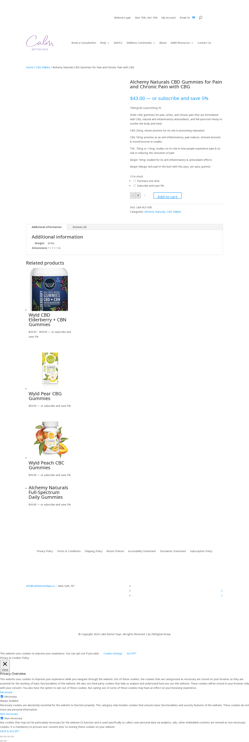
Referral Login (122, 17)
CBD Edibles (43, 67)
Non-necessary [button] (9, 714)
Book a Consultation (83, 42)
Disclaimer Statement (173, 550)
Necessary (10, 696)
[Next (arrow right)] (5, 740)
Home (29, 67)
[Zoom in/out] (12, 736)
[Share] (5, 736)
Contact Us (204, 42)
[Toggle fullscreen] (8, 736)
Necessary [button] (6, 692)
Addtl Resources (180, 42)
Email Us (185, 17)
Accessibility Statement (142, 550)
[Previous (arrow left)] (1, 740)
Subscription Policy (201, 550)
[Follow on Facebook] (222, 591)
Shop (103, 42)
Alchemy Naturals (154, 211)
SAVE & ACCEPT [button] (9, 731)
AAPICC (118, 42)
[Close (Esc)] (1, 736)
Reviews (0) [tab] (79, 227)
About (163, 42)
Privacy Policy (45, 550)
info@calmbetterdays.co (40, 586)
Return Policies (115, 550)
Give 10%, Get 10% (146, 17)
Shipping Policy (93, 550)
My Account (169, 17)
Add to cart (167, 196)
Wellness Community (139, 42)
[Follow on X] (222, 595)
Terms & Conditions (69, 550)
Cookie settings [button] (113, 653)
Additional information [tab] (47, 227)
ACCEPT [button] (132, 653)
